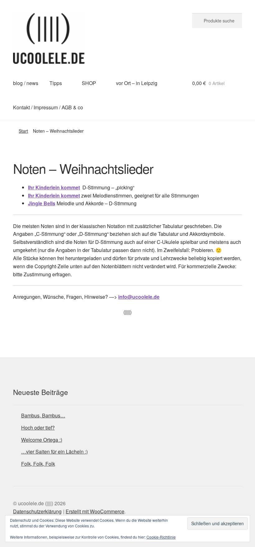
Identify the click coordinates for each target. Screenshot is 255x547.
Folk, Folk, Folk (38, 463)
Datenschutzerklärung (37, 511)
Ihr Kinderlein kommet (54, 187)
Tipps (55, 83)
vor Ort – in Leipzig (136, 83)
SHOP (89, 83)
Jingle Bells (41, 203)
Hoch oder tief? (38, 427)
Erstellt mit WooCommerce (95, 511)
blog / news (25, 83)
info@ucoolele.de (139, 296)
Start (23, 131)
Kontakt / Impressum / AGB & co (48, 107)
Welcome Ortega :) (41, 439)
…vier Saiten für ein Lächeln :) (54, 451)
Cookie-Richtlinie (161, 537)
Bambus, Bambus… (43, 415)
